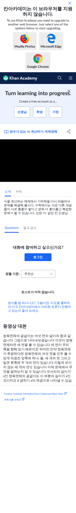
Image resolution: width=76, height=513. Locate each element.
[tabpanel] (38, 205)
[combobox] (38, 274)
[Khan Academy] (18, 78)
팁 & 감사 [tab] (29, 227)
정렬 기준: (12, 273)
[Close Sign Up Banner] (69, 91)
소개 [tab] (8, 191)
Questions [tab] (12, 227)
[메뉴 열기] (70, 78)
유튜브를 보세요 (12, 399)
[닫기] (70, 3)
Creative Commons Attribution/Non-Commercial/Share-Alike (33, 394)
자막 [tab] (19, 191)
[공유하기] (68, 131)
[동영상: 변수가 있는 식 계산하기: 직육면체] (38, 160)
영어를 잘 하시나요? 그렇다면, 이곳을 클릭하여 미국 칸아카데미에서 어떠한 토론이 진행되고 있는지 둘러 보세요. (39, 306)
